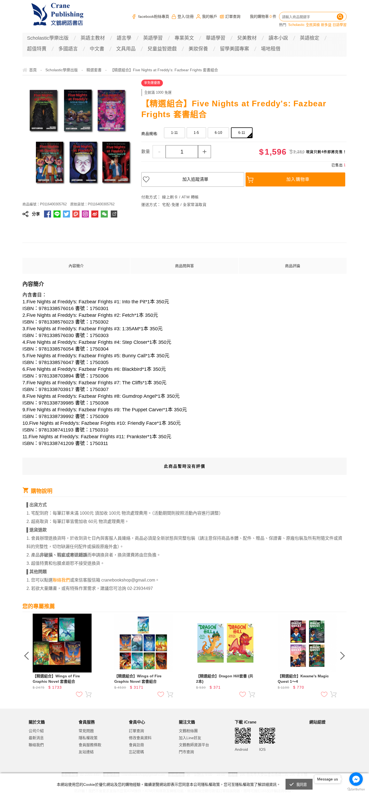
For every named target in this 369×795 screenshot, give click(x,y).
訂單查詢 (232, 16)
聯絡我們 (36, 745)
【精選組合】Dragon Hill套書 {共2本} (224, 679)
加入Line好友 (190, 738)
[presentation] (26, 656)
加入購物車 (298, 179)
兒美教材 (247, 38)
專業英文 (184, 38)
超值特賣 (36, 49)
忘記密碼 (136, 752)
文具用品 (126, 49)
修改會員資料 (140, 738)
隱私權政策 (88, 738)
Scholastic (296, 25)
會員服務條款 (90, 745)
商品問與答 (184, 266)
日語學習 (340, 25)
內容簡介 (76, 266)
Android (241, 749)
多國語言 (68, 49)
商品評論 (292, 266)
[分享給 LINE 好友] (57, 214)
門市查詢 (186, 752)
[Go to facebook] (356, 779)
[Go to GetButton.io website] (356, 789)
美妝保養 (198, 49)
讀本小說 (278, 38)
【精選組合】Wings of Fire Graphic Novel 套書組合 (56, 679)
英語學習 (153, 38)
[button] (322, 744)
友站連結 (86, 752)
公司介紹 (36, 731)
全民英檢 (313, 25)
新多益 (326, 25)
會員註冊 (136, 745)
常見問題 (86, 731)
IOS (262, 749)
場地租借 (270, 49)
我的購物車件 (263, 16)
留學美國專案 (234, 49)
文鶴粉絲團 (188, 731)
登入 (181, 16)
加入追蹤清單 (195, 179)
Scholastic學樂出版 (48, 38)
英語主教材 (92, 38)
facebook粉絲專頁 (153, 16)
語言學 (124, 38)
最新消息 (36, 738)
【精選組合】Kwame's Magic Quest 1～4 (303, 679)
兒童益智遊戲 (162, 49)
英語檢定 (309, 38)
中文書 (97, 49)
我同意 (301, 785)
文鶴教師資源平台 (194, 745)
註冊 (190, 16)
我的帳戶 (209, 16)
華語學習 (215, 38)
